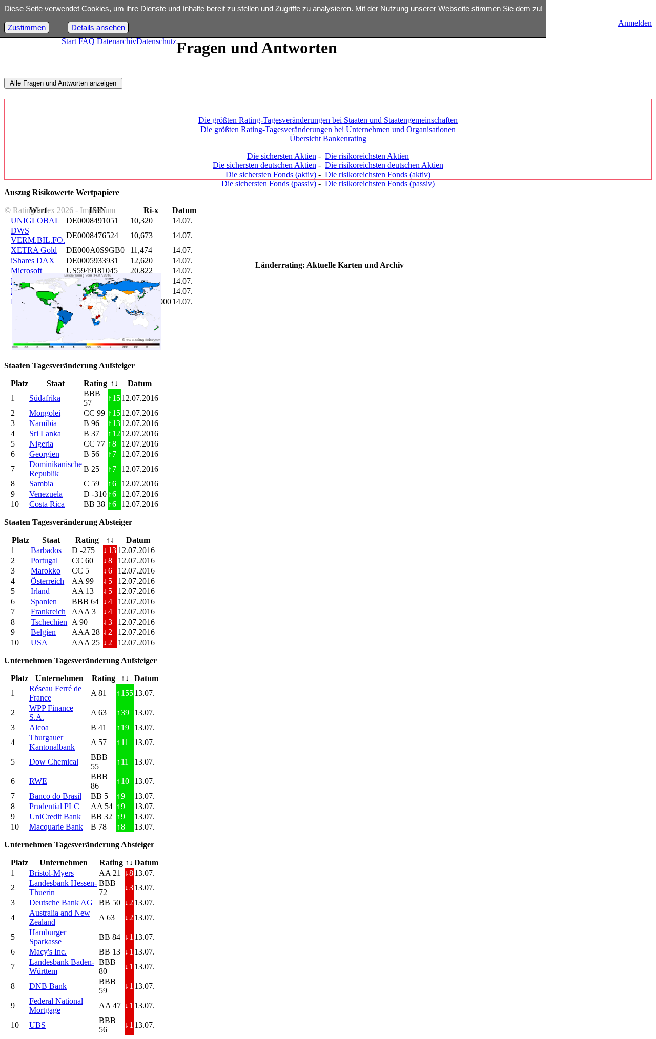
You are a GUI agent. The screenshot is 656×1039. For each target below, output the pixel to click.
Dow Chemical (53, 761)
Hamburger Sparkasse (47, 937)
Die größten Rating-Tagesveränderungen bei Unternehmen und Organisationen (328, 129)
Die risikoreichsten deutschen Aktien (384, 165)
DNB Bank (48, 986)
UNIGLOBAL (35, 220)
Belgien (43, 632)
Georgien (44, 454)
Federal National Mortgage (56, 1005)
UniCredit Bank (55, 816)
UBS (37, 1025)
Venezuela (46, 494)
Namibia (43, 423)
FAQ (86, 41)
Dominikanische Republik (55, 469)
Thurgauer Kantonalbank (52, 742)
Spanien (44, 601)
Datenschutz (156, 41)
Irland (40, 591)
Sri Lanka (45, 433)
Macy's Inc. (48, 951)
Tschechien (49, 622)
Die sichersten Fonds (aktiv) (270, 174)
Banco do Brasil (55, 796)
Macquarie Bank (56, 826)
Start (68, 41)
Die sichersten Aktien (281, 156)
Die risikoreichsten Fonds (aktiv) (377, 174)
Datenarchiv (116, 41)
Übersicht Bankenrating (328, 138)
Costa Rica (47, 504)
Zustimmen (27, 27)
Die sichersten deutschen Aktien (264, 165)
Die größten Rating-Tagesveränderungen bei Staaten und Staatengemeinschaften (328, 120)
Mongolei (44, 413)
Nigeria (41, 443)
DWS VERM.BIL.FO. (38, 235)
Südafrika (44, 398)
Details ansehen (98, 27)
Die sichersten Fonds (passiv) (268, 183)
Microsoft (26, 270)
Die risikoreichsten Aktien (367, 156)
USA (39, 642)
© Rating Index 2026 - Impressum (60, 210)
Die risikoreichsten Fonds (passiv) (380, 183)
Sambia (41, 483)
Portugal (44, 560)
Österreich (47, 581)
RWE (38, 781)
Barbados (46, 550)
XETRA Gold (34, 250)
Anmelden (635, 22)
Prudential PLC (54, 806)
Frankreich (48, 611)
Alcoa (39, 727)
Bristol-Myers (51, 872)
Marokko (45, 570)
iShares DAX (33, 260)
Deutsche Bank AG (61, 902)
